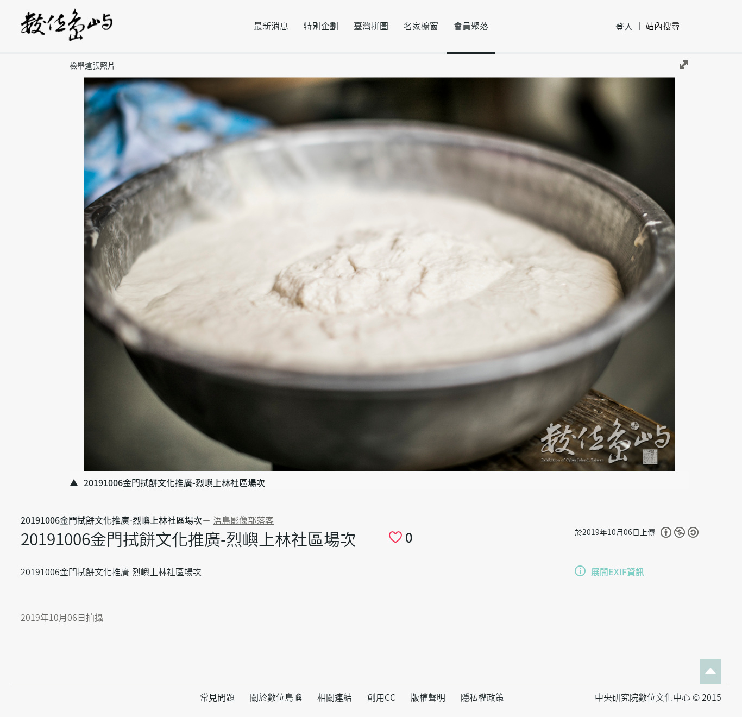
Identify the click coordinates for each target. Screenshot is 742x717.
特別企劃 (321, 26)
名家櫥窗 (421, 26)
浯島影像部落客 (243, 520)
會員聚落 (471, 26)
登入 (624, 26)
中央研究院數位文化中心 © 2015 (658, 697)
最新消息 (271, 26)
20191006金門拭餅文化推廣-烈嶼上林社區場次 (111, 520)
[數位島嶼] (67, 32)
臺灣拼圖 (371, 26)
